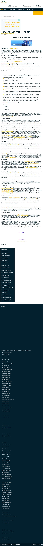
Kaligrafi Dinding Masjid (6, 359)
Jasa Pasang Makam (5, 508)
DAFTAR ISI (11, 13)
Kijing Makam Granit (5, 484)
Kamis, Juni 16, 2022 (10, 24)
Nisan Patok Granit (5, 496)
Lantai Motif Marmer (5, 405)
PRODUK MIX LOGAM (5, 275)
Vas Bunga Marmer (5, 391)
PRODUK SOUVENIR (5, 289)
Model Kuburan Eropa (6, 500)
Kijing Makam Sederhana (6, 490)
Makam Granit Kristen (6, 389)
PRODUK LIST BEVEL (5, 265)
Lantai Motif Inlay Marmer (6, 482)
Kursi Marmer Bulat (5, 415)
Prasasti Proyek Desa (6, 375)
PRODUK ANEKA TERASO (5, 255)
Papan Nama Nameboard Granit (7, 363)
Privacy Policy (34, 544)
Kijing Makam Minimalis (6, 470)
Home (2, 16)
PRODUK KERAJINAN (5, 262)
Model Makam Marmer (6, 466)
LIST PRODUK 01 (11, 9)
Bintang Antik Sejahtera (9, 544)
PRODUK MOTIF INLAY (5, 277)
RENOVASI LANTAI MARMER (6, 299)
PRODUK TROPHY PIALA (5, 290)
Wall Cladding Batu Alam (6, 454)
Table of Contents (5, 20)
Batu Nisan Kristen (5, 464)
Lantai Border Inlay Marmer (7, 476)
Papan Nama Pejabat (5, 409)
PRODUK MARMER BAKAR (6, 270)
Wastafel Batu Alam (5, 504)
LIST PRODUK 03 (29, 9)
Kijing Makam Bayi (5, 421)
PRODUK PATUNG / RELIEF (6, 282)
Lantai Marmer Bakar (5, 456)
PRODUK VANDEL (4, 292)
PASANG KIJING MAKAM (5, 253)
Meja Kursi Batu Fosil (6, 506)
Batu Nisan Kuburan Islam (6, 407)
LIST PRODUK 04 (3, 13)
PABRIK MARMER (14, 48)
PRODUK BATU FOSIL (5, 257)
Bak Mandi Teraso (5, 442)
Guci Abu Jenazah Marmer (6, 494)
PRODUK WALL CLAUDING (6, 294)
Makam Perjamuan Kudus (6, 373)
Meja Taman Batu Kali (6, 393)
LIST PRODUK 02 (20, 9)
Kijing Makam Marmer (6, 512)
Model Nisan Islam (5, 361)
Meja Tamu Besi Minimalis (6, 514)
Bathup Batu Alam (5, 401)
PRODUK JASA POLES (5, 260)
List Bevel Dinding (5, 403)
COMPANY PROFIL (38, 13)
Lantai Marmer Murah (6, 468)
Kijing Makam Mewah (6, 411)
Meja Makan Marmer (5, 535)
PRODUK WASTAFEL (5, 295)
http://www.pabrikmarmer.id (22, 215)
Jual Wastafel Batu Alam (6, 502)
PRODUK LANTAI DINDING (6, 263)
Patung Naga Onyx (5, 472)
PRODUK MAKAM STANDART (6, 268)
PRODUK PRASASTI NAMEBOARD (7, 287)
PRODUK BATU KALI (4, 258)
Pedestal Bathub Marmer (6, 365)
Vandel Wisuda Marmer (6, 371)
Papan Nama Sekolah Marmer (7, 450)
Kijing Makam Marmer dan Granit (8, 423)
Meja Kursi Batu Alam (6, 377)
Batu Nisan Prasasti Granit (7, 492)
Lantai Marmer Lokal (5, 510)
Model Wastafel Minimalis (6, 474)
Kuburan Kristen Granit (6, 539)
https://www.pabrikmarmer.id (7, 63)
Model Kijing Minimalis (6, 460)
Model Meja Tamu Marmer (6, 444)
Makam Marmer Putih (6, 452)
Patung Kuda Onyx (5, 488)
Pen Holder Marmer (5, 458)
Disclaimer (38, 544)
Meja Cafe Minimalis (5, 397)
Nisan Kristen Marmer (6, 486)
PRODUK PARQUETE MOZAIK (6, 280)
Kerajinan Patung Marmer (6, 383)
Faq (42, 544)
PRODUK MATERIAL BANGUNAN (7, 272)
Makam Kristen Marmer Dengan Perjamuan (9, 516)
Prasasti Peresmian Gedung (7, 440)
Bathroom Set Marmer (6, 413)
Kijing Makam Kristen (6, 367)
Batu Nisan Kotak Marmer (6, 385)
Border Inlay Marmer (5, 448)
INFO (5, 9)
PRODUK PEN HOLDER (5, 285)
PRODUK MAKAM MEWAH (5, 267)
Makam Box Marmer (5, 498)
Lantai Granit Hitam (5, 446)
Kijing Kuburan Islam (6, 395)
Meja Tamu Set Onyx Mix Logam (8, 399)
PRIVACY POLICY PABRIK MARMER (12, 22)
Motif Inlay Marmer (5, 379)
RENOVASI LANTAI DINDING (6, 297)
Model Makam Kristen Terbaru (7, 537)
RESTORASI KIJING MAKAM (6, 300)
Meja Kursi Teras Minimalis (7, 369)
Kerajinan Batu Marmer (6, 533)
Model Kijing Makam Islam (6, 381)
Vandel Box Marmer (5, 387)
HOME (1, 9)
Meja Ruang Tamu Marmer (6, 478)
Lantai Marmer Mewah (6, 462)
